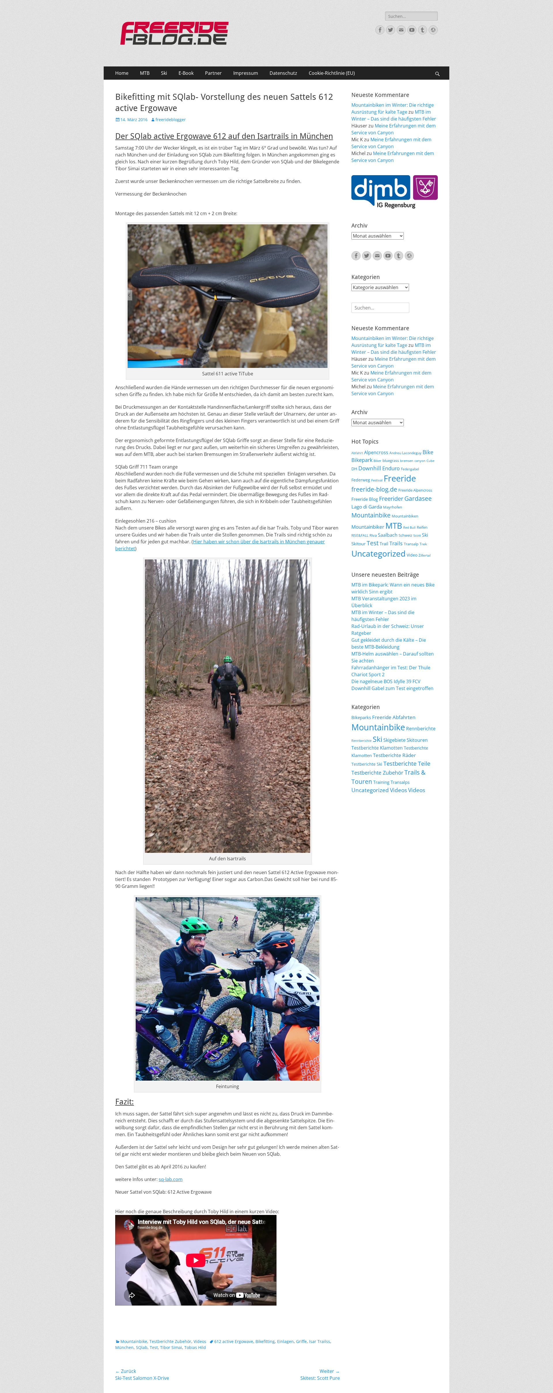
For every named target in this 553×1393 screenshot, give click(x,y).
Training (381, 782)
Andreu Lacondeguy (405, 452)
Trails (396, 543)
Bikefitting (265, 1341)
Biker (377, 461)
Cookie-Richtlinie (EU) (332, 73)
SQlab (141, 1347)
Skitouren (417, 740)
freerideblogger (171, 119)
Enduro (391, 468)
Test (154, 1347)
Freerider (391, 498)
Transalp (411, 544)
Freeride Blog (364, 499)
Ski (164, 73)
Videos (200, 1341)
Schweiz (405, 535)
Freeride (400, 478)
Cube (430, 461)
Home (121, 73)
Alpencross (376, 452)
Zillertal (424, 555)
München (124, 1347)
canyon (419, 461)
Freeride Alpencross (415, 490)
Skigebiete (394, 740)
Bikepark (361, 459)
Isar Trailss (319, 1341)
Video (412, 555)
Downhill (369, 468)
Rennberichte (420, 728)
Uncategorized (378, 553)
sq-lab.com (171, 1179)
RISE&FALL (359, 535)
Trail (384, 544)
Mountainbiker (367, 526)
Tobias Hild (195, 1347)
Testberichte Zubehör (170, 1341)
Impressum (245, 73)
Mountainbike (133, 1341)
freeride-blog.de (374, 489)
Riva (373, 535)
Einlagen (285, 1341)
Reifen (422, 527)
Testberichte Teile (406, 763)
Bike (428, 452)
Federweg (360, 480)
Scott (417, 536)
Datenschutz (283, 73)
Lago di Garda (366, 506)
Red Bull (409, 528)
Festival (376, 480)
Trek (423, 544)
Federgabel (410, 469)
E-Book (186, 73)
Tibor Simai (171, 1347)
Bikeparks (361, 717)
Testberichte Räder (394, 755)
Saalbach (387, 535)
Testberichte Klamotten (377, 748)
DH (354, 468)
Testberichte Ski (366, 764)
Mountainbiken (405, 516)
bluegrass (390, 460)
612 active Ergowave (233, 1341)
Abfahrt (357, 453)
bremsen (406, 461)
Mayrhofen (392, 507)
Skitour (358, 544)
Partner (213, 73)
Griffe (301, 1341)
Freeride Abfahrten (393, 717)
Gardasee (418, 498)
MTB (144, 73)
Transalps (400, 782)
